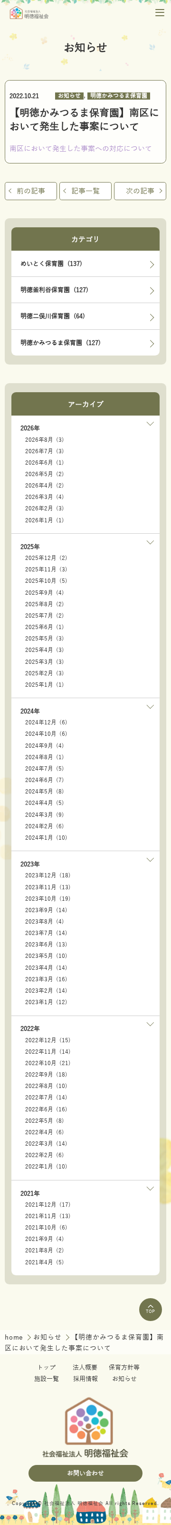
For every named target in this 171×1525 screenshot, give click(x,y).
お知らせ (69, 96)
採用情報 (85, 1379)
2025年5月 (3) (44, 639)
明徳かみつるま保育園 (118, 96)
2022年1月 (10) (46, 1167)
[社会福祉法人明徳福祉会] (29, 13)
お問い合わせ (85, 1473)
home (15, 1337)
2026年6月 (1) (44, 463)
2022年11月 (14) (48, 1052)
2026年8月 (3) (44, 440)
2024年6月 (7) (44, 780)
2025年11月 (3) (46, 570)
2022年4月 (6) (44, 1132)
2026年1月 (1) (44, 521)
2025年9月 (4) (44, 593)
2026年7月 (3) (44, 451)
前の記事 (31, 191)
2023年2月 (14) (46, 991)
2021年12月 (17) (48, 1205)
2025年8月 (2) (44, 604)
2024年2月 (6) (44, 827)
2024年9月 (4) (44, 746)
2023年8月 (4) (44, 922)
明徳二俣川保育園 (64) (52, 316)
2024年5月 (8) (44, 792)
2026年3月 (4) (44, 497)
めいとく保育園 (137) (51, 263)
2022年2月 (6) (44, 1155)
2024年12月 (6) (46, 723)
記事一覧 (85, 191)
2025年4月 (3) (44, 650)
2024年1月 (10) (46, 838)
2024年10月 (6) (46, 734)
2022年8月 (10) (46, 1086)
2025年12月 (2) (46, 558)
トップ (46, 1367)
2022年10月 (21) (48, 1063)
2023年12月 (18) (48, 876)
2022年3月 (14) (46, 1144)
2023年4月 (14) (46, 968)
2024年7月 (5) (44, 769)
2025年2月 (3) (44, 674)
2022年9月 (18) (46, 1075)
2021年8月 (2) (44, 1251)
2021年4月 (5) (44, 1263)
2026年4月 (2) (44, 486)
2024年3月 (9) (44, 815)
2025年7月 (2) (44, 616)
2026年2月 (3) (44, 509)
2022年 (30, 1028)
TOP (150, 1311)
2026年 (30, 428)
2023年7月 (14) (46, 933)
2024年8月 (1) (44, 757)
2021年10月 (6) (46, 1228)
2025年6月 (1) (44, 627)
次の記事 (140, 191)
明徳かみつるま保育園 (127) (60, 342)
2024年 (30, 711)
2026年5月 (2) (44, 474)
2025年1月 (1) (44, 685)
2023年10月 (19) (48, 899)
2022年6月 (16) (46, 1110)
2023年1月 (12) (46, 1002)
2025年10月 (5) (46, 581)
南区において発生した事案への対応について (81, 148)
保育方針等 (124, 1367)
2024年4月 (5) (44, 803)
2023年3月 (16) (46, 979)
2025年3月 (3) (44, 662)
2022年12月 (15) (48, 1040)
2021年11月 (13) (48, 1216)
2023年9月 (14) (46, 910)
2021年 (30, 1193)
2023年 (30, 864)
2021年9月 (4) (44, 1239)
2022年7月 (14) (46, 1098)
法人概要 (85, 1367)
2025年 (30, 546)
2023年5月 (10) (46, 956)
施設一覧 (46, 1379)
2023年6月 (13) (46, 945)
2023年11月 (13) (48, 887)
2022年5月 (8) (44, 1121)
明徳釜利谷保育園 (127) (54, 290)
